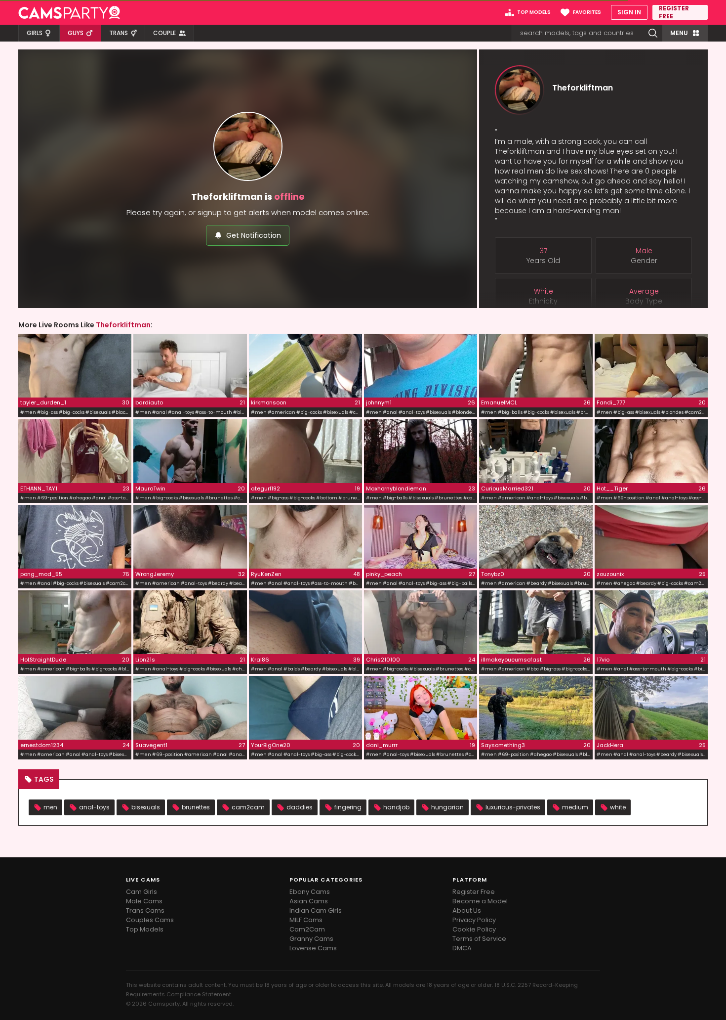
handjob (396, 807)
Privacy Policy (474, 920)
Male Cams (144, 901)
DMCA (462, 948)
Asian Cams (308, 901)
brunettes (196, 807)
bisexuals (145, 807)
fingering (348, 807)
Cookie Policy (474, 929)
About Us (466, 910)
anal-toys (94, 807)
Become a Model (480, 901)
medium (575, 807)
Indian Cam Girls (315, 910)
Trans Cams (145, 910)
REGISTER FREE (674, 12)
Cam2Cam (307, 929)
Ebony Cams (309, 891)
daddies (299, 807)
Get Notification (253, 235)
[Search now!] (653, 33)
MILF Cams (306, 920)
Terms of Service (479, 938)
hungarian (447, 807)
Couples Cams (150, 920)
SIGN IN (629, 12)
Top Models (144, 929)
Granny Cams (311, 938)
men (50, 807)
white (618, 807)
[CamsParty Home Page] (69, 12)
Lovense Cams (313, 948)
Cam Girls (141, 891)
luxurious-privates (512, 807)
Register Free (473, 891)
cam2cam (248, 807)
